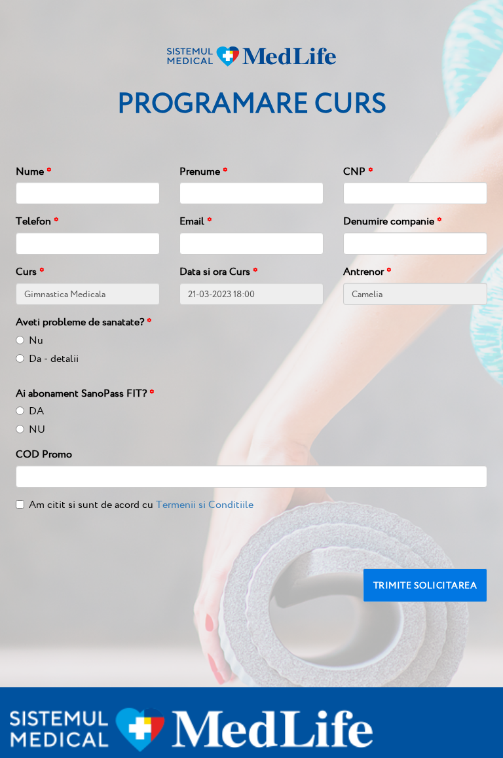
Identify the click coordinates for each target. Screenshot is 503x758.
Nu (36, 340)
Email (195, 221)
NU (37, 429)
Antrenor (367, 271)
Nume (34, 171)
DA (36, 411)
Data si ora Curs (218, 271)
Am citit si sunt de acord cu (141, 504)
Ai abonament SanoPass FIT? (85, 393)
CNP (358, 171)
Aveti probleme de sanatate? (84, 322)
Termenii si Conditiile (204, 504)
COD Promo (44, 454)
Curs (30, 271)
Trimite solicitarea (425, 585)
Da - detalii (54, 358)
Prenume (203, 171)
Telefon (37, 221)
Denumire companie (392, 221)
